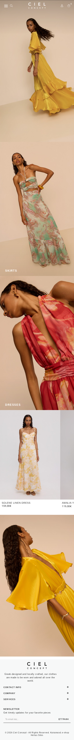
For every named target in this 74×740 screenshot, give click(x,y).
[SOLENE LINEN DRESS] (30, 455)
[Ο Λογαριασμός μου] (62, 5)
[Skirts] (37, 209)
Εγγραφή (64, 719)
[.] (37, 71)
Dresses (13, 404)
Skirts (11, 270)
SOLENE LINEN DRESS (16, 502)
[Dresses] (37, 343)
